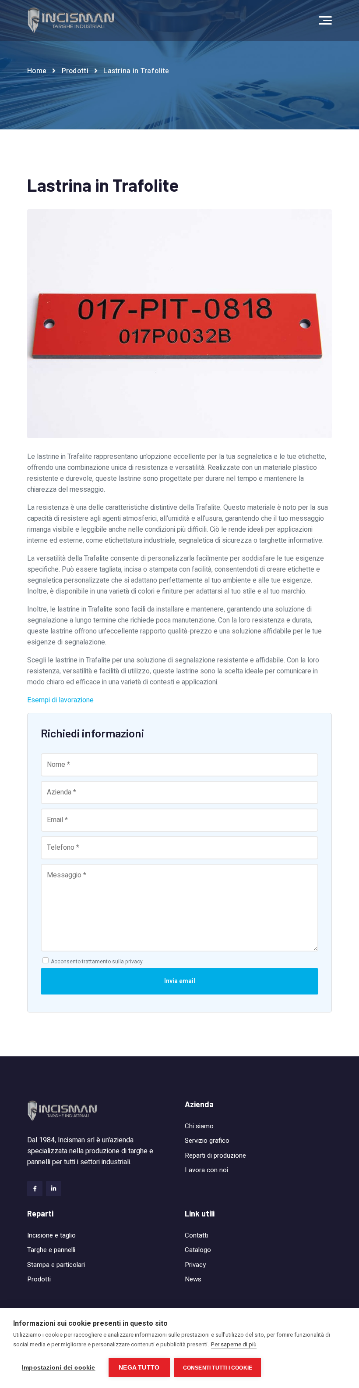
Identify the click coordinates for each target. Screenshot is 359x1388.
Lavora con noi (206, 1170)
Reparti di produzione (215, 1155)
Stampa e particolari (56, 1265)
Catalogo (198, 1250)
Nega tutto (139, 1367)
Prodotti (75, 71)
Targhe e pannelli (51, 1250)
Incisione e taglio (51, 1235)
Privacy (195, 1265)
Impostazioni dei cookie (58, 1367)
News (193, 1279)
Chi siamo (199, 1126)
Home (36, 71)
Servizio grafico (207, 1140)
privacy (134, 962)
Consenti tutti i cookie (218, 1368)
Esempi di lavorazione (60, 700)
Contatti (196, 1235)
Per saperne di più (234, 1344)
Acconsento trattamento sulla (97, 962)
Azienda (199, 1104)
